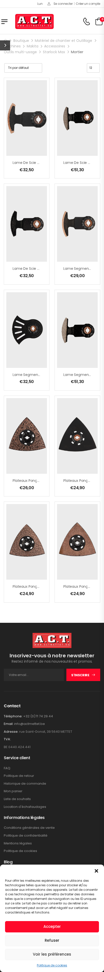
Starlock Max (54, 51)
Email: (8, 723)
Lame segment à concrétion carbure (45, 374)
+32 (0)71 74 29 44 (38, 716)
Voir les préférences (52, 954)
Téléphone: (13, 716)
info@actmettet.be (29, 723)
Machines (12, 46)
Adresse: (11, 731)
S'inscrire (80, 675)
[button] (96, 870)
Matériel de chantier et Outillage (63, 40)
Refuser (52, 940)
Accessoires (54, 46)
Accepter (52, 926)
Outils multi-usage (20, 51)
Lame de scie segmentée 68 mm (42, 162)
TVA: (7, 739)
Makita (32, 46)
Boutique (21, 40)
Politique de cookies (52, 965)
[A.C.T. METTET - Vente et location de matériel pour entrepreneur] (34, 21)
